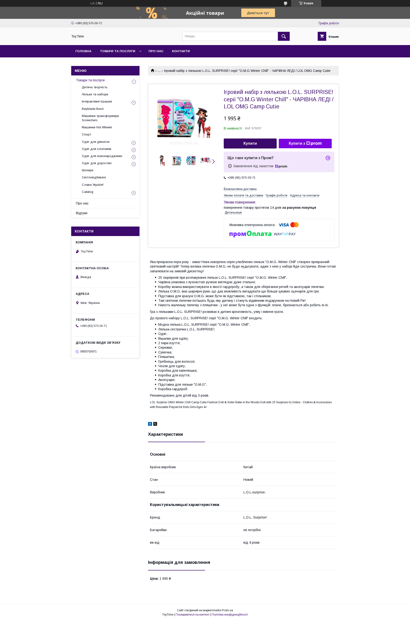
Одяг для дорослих (97, 163)
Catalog (87, 192)
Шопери (87, 170)
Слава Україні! (92, 184)
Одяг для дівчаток (96, 142)
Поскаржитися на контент (193, 614)
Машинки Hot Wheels (97, 127)
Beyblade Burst (92, 109)
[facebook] (150, 424)
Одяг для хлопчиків (96, 149)
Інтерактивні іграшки (97, 101)
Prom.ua (227, 610)
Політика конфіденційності (230, 614)
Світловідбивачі (94, 177)
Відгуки (81, 213)
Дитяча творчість (94, 87)
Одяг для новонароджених (102, 156)
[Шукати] (284, 36)
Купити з (297, 143)
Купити (250, 143)
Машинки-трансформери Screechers (100, 118)
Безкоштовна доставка (240, 189)
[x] (155, 424)
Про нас (156, 51)
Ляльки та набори (95, 94)
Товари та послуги (117, 51)
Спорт (86, 134)
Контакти (181, 51)
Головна (83, 51)
